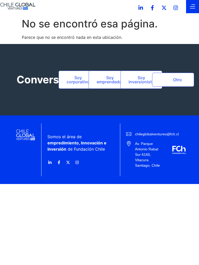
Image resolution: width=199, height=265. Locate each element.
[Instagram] (175, 7)
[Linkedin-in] (140, 7)
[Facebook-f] (152, 7)
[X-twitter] (164, 7)
